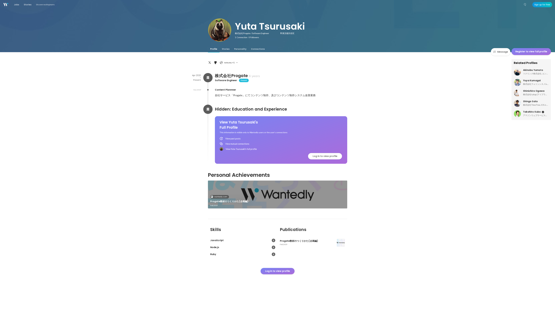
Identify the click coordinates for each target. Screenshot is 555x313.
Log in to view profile (325, 156)
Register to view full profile (531, 51)
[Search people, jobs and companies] (525, 5)
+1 (229, 62)
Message (502, 51)
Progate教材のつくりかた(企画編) (229, 201)
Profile (213, 49)
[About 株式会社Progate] (208, 77)
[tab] (214, 49)
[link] (277, 194)
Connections (258, 49)
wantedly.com (220, 196)
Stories (226, 49)
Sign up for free (542, 4)
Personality (240, 49)
